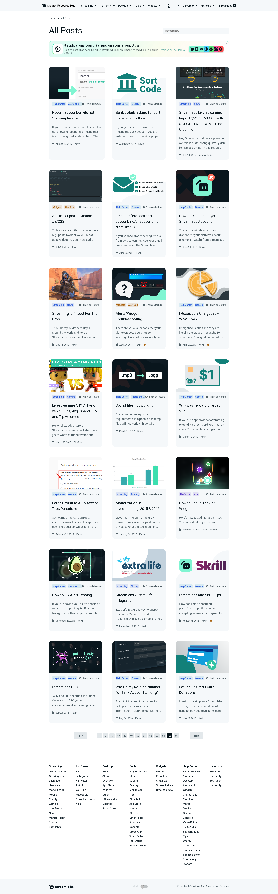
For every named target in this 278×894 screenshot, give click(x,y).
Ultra (132, 776)
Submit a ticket (191, 854)
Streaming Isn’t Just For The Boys (74, 316)
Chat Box (161, 780)
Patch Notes (109, 808)
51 (144, 736)
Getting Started (58, 771)
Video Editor (136, 836)
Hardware (54, 785)
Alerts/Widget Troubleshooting (129, 316)
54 (163, 736)
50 (137, 736)
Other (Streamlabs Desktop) (109, 799)
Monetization (57, 790)
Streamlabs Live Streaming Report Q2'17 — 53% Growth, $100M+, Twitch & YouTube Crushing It (201, 120)
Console (188, 817)
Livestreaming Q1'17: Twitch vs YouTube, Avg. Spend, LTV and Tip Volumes (74, 411)
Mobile (53, 794)
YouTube (81, 790)
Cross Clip (135, 831)
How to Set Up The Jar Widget (197, 506)
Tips (131, 794)
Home (52, 18)
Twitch (80, 785)
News (52, 813)
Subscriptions (191, 831)
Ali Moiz (78, 442)
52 (150, 736)
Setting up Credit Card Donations (196, 690)
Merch (133, 808)
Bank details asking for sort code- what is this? (138, 115)
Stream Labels (164, 785)
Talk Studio (135, 840)
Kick (78, 803)
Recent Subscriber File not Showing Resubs (73, 115)
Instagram (82, 776)
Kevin (77, 144)
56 (176, 736)
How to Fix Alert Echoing (72, 595)
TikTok (80, 771)
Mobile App (136, 790)
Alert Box (161, 771)
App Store (108, 785)
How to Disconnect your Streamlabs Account (198, 219)
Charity (53, 799)
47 (118, 736)
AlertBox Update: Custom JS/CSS (72, 219)
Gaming (53, 803)
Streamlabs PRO (65, 687)
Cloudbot (134, 799)
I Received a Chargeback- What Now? (199, 316)
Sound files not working (135, 405)
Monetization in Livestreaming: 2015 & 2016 (137, 506)
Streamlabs (225, 5)
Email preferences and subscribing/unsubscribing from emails (137, 221)
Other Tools (136, 817)
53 (157, 736)
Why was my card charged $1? (200, 408)
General (187, 813)
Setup (105, 771)
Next (196, 736)
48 (125, 736)
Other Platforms (85, 799)
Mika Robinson (210, 529)
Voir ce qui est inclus (173, 50)
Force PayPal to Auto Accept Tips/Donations (75, 506)
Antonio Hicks (205, 155)
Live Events (55, 808)
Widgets (107, 790)
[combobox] (196, 31)
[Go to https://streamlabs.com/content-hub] (58, 6)
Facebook (82, 794)
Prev (80, 736)
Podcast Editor (138, 845)
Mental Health (57, 817)
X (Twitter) (82, 780)
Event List (161, 776)
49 (131, 736)
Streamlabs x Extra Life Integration (134, 598)
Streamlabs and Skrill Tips (200, 595)
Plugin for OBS (138, 771)
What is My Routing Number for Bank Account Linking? (138, 690)
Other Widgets (164, 790)
